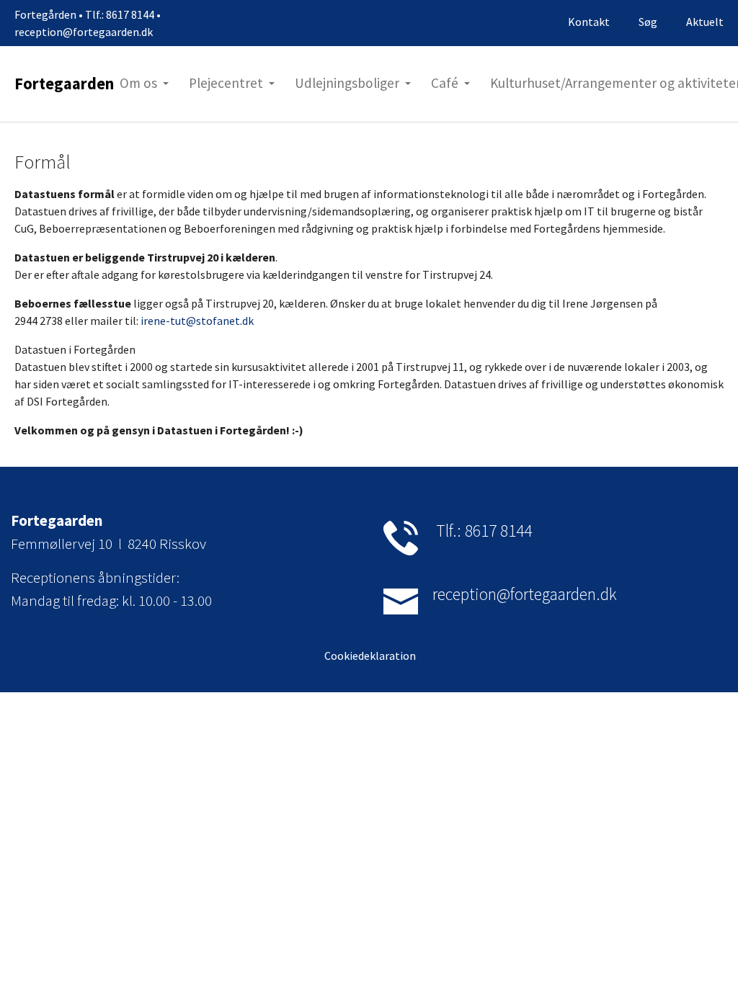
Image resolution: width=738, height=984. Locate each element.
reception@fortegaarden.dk (524, 593)
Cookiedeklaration (369, 655)
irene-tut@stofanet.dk (197, 320)
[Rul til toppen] (706, 952)
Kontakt (589, 21)
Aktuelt (705, 21)
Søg (648, 21)
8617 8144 (498, 530)
